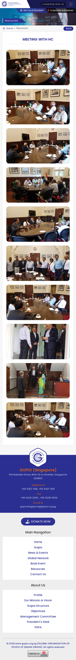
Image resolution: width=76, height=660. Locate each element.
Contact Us (38, 574)
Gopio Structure (38, 606)
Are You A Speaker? (33, 10)
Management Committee (38, 616)
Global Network (38, 558)
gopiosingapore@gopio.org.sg (38, 506)
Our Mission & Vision (38, 600)
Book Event (38, 563)
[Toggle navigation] (71, 4)
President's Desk (38, 622)
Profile (38, 595)
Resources (38, 569)
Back (69, 28)
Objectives (38, 611)
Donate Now (41, 521)
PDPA (38, 627)
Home (38, 542)
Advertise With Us (54, 4)
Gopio (38, 547)
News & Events (38, 553)
